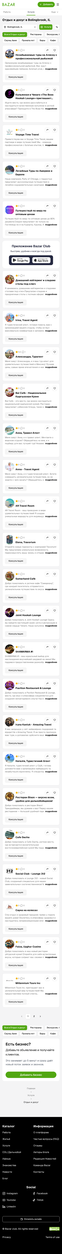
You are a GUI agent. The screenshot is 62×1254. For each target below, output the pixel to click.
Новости (7, 1171)
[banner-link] (31, 254)
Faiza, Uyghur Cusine (28, 946)
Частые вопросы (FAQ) (46, 1139)
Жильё (6, 1139)
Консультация (16, 77)
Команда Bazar (42, 1165)
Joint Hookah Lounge (28, 615)
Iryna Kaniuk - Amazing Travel (33, 724)
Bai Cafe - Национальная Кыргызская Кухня (30, 394)
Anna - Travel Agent (27, 469)
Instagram (12, 1193)
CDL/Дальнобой (11, 1152)
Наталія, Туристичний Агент (32, 761)
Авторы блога (41, 1152)
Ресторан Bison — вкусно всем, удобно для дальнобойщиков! (34, 799)
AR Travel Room (24, 505)
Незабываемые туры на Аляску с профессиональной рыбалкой (36, 56)
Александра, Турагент (29, 356)
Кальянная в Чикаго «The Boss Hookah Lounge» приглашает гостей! (34, 98)
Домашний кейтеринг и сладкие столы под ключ (35, 282)
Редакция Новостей (44, 1158)
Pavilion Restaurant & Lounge (33, 688)
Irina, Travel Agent (26, 320)
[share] (47, 50)
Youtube (11, 1200)
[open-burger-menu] (58, 4)
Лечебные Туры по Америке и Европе (33, 172)
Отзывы (37, 1145)
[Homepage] (8, 4)
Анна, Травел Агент (27, 432)
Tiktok (40, 1200)
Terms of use (53, 1237)
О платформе (41, 1132)
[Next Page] (40, 1016)
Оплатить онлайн (33, 1219)
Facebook (42, 1193)
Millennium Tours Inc (27, 983)
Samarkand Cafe (25, 578)
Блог (5, 1178)
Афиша (6, 1158)
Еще (53, 12)
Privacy (6, 1237)
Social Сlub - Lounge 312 (30, 873)
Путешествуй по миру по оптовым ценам (30, 212)
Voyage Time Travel (27, 134)
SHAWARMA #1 (24, 651)
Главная (31, 1088)
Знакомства (9, 1165)
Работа (7, 12)
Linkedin (11, 1206)
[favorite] (54, 50)
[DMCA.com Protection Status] (54, 1229)
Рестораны (36, 34)
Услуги (31, 12)
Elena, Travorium (25, 542)
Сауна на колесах (26, 910)
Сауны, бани (10, 40)
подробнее (51, 69)
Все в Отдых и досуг (14, 34)
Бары (42, 40)
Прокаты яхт (28, 40)
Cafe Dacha (22, 837)
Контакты (38, 1171)
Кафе (53, 40)
